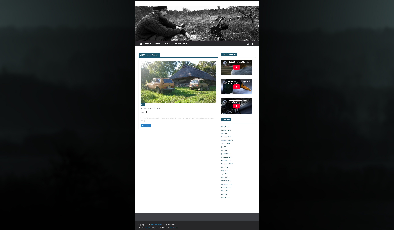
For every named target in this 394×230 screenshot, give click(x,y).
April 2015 (224, 150)
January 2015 (225, 154)
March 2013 (225, 198)
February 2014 (226, 181)
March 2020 (225, 127)
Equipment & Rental (180, 44)
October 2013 (226, 187)
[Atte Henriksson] (197, 7)
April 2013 (224, 194)
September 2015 (227, 140)
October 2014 (226, 160)
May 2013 (224, 191)
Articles (148, 44)
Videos (157, 44)
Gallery (166, 44)
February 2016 (226, 137)
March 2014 (225, 177)
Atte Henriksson (155, 108)
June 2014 (224, 167)
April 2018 (224, 133)
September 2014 (227, 164)
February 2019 (226, 130)
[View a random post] (253, 43)
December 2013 (226, 184)
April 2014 (224, 174)
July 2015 (224, 147)
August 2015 (225, 143)
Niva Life (145, 112)
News (142, 104)
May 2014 (224, 171)
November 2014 (226, 157)
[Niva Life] (178, 82)
